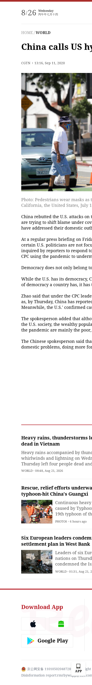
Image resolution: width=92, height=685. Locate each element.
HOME (27, 32)
